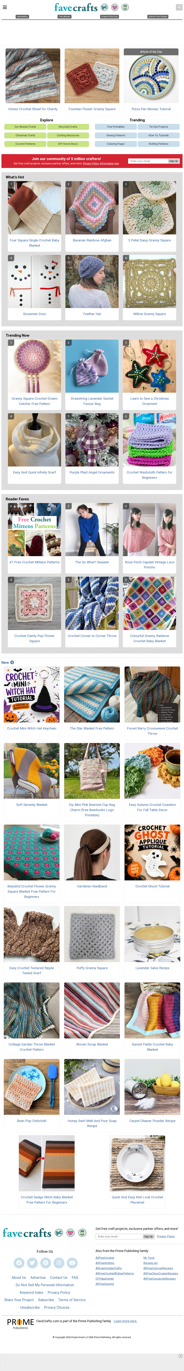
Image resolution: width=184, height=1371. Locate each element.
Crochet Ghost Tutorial (152, 886)
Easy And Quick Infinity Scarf (34, 472)
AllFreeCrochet (105, 1258)
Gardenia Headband (92, 886)
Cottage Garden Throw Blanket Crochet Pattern (32, 1047)
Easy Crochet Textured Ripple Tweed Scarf (31, 970)
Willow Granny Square (149, 314)
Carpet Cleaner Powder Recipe (152, 1121)
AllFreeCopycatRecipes (158, 1268)
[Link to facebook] (19, 1263)
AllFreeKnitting (105, 1263)
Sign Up (173, 161)
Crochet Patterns (25, 143)
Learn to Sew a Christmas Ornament (149, 401)
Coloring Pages (116, 143)
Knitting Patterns (158, 143)
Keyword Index (31, 1292)
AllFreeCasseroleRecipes (159, 1278)
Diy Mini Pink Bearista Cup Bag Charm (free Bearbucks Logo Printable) (92, 810)
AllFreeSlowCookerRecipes (160, 1273)
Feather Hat (92, 314)
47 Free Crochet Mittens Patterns (34, 562)
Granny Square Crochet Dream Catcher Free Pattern (35, 401)
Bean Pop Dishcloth (31, 1121)
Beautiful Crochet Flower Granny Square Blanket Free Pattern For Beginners (31, 891)
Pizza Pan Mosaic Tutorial (151, 109)
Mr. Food (148, 1258)
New (5, 662)
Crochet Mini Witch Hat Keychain (31, 728)
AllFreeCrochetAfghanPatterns (115, 1273)
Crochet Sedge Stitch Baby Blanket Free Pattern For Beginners (47, 1199)
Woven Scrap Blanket (92, 1044)
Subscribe (46, 1300)
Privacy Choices (57, 1307)
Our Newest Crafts (25, 126)
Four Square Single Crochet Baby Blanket (34, 243)
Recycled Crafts (68, 126)
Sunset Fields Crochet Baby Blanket (152, 1047)
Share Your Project (19, 1300)
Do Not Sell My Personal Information (45, 1285)
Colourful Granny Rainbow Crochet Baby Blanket (149, 638)
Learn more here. (125, 1321)
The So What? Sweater (92, 562)
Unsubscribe (30, 1307)
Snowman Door (34, 314)
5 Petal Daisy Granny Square (149, 240)
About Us (19, 1277)
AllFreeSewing (105, 1284)
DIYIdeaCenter (105, 1278)
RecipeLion (150, 1263)
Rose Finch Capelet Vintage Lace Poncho (149, 564)
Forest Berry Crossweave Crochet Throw (152, 731)
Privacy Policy (91, 163)
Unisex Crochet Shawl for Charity (33, 109)
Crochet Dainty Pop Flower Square (34, 638)
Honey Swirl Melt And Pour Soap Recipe (92, 1123)
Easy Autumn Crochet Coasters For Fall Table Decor (152, 807)
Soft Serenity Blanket (31, 805)
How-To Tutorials (159, 135)
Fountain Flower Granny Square (92, 109)
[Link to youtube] (72, 1263)
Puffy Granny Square (92, 968)
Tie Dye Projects (158, 126)
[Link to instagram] (59, 1263)
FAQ (75, 1277)
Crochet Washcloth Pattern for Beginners (149, 475)
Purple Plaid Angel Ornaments (92, 472)
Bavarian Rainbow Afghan (92, 240)
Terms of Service (72, 1300)
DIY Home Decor (68, 143)
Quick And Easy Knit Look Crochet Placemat (137, 1199)
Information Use (109, 163)
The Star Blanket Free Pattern (92, 728)
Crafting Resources (68, 135)
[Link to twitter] (32, 1263)
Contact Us (58, 1277)
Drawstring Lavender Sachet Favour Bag (92, 401)
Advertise (38, 1277)
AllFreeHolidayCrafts (109, 1268)
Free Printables (116, 126)
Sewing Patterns (115, 135)
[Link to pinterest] (45, 1263)
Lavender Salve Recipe (152, 968)
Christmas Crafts (25, 135)
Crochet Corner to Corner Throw (92, 636)
